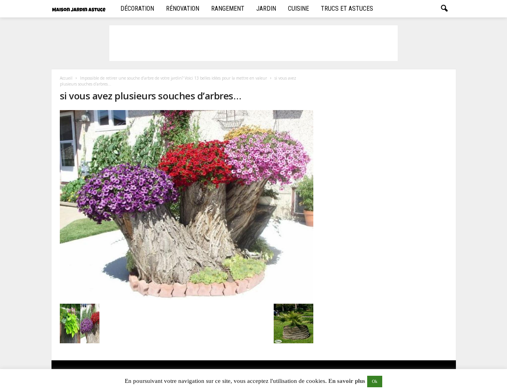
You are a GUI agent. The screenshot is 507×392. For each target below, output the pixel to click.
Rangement (227, 8)
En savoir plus (346, 381)
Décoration (137, 8)
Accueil (66, 78)
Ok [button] (374, 381)
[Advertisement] (253, 43)
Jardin (266, 8)
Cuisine (298, 8)
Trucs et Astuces (347, 8)
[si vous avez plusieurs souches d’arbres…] (186, 205)
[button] (444, 8)
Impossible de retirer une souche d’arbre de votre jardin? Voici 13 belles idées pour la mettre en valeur (173, 78)
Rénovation (182, 8)
